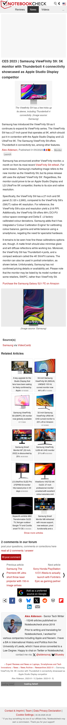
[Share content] (5, 601)
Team (29, 710)
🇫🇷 (45, 150)
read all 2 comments (12, 550)
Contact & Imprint (14, 710)
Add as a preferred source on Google (36, 592)
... (63, 9)
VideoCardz (24, 345)
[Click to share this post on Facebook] (12, 601)
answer (29, 550)
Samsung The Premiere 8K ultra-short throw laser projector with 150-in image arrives (18, 577)
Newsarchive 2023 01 (44, 667)
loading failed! (8, 684)
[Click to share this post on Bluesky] (28, 601)
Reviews (20, 9)
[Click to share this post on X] (37, 600)
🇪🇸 (48, 150)
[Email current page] (38, 607)
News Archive (27, 667)
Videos (45, 9)
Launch (7, 154)
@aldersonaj (43, 654)
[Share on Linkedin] (29, 607)
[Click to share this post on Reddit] (45, 600)
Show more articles (33, 532)
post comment (12, 557)
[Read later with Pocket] (53, 600)
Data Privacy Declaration (47, 710)
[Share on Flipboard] (61, 600)
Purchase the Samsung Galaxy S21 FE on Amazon (31, 283)
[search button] (55, 3)
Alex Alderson (9, 150)
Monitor (58, 150)
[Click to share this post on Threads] (20, 601)
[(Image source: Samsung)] (33, 307)
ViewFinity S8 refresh (47, 165)
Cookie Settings (25, 714)
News (33, 9)
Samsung (8, 345)
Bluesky (59, 654)
